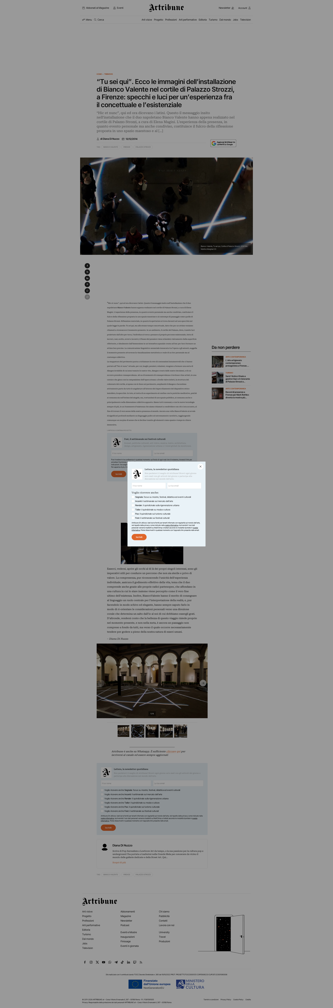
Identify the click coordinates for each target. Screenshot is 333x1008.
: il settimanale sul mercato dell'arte (154, 501)
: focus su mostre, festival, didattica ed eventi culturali (163, 497)
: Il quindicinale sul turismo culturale (152, 513)
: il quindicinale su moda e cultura (152, 509)
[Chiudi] (200, 466)
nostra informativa (171, 525)
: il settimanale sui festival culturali (152, 518)
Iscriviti (139, 537)
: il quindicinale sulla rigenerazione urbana (157, 505)
